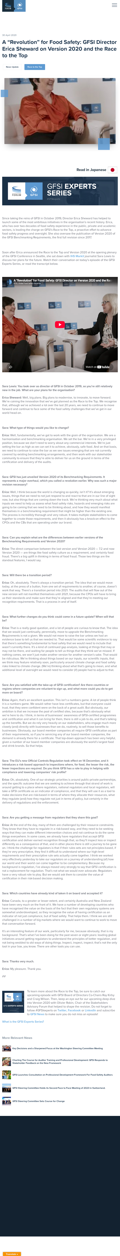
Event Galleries (66, 1180)
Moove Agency (109, 1231)
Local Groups (96, 1138)
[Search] (52, 1199)
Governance (95, 1135)
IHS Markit (77, 256)
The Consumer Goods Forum (70, 1154)
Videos (93, 1178)
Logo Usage (65, 1149)
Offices (63, 1135)
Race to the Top (35, 67)
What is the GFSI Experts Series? (23, 1022)
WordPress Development (90, 1231)
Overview (94, 1131)
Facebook (74, 1010)
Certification (34, 1150)
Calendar (64, 1169)
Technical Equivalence (39, 1147)
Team (62, 1131)
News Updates (96, 1163)
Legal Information (67, 1138)
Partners (93, 1149)
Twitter (62, 1010)
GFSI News (37, 1014)
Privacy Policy (66, 1142)
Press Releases (97, 1170)
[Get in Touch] (38, 1130)
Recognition (34, 1143)
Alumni (93, 1146)
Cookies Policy (66, 1146)
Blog (92, 1167)
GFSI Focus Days (67, 1176)
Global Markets (36, 1154)
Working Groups (97, 1142)
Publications (95, 1174)
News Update (12, 67)
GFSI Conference (67, 1173)
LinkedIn (90, 1010)
